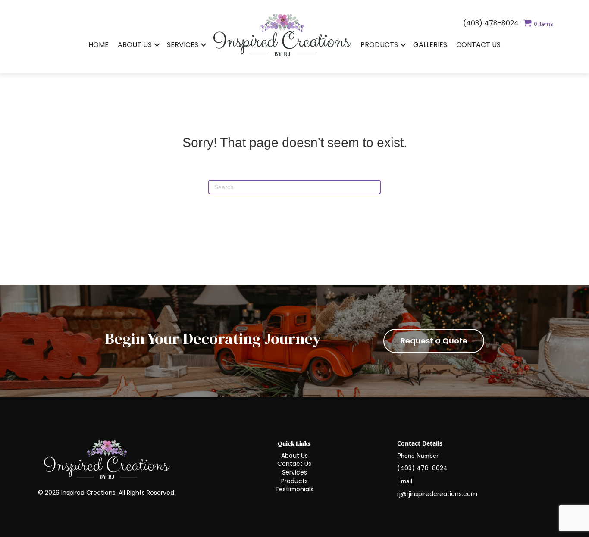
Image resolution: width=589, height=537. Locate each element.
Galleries (430, 45)
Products (379, 45)
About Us (135, 45)
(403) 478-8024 (491, 23)
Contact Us (478, 45)
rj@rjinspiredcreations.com (437, 494)
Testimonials (294, 489)
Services (182, 45)
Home (98, 45)
